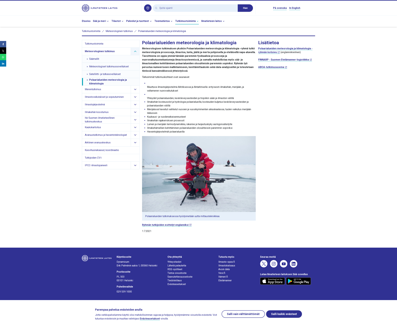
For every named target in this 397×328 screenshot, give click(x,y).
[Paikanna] (148, 8)
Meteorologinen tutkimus (119, 31)
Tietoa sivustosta (176, 273)
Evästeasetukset (176, 284)
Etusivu (86, 21)
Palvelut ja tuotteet (137, 21)
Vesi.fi (221, 273)
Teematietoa (162, 21)
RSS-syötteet (174, 269)
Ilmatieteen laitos (211, 21)
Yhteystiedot (174, 261)
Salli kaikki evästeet (284, 314)
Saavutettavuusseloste (179, 276)
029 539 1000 (124, 291)
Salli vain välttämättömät (243, 314)
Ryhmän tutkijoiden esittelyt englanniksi (165, 224)
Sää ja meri (99, 21)
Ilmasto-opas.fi (226, 261)
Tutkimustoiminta (185, 21)
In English (294, 8)
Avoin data (224, 269)
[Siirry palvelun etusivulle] (110, 8)
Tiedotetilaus (174, 280)
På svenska (280, 8)
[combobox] (197, 8)
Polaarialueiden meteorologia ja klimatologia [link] (162, 31)
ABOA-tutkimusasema (271, 67)
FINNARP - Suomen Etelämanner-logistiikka (283, 59)
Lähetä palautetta (176, 265)
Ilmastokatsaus (226, 265)
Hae (245, 8)
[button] (3, 44)
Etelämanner (225, 280)
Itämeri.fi (223, 276)
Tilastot (116, 21)
